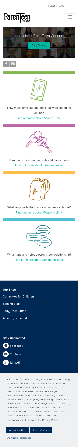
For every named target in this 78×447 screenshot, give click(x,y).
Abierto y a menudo (16, 318)
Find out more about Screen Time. (39, 118)
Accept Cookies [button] (17, 430)
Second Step (11, 303)
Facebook (16, 346)
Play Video (39, 45)
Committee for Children (18, 296)
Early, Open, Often (14, 311)
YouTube (15, 354)
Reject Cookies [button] (41, 430)
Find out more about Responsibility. (39, 212)
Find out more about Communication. (39, 260)
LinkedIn (15, 362)
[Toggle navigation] (70, 17)
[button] (19, 438)
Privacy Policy (50, 420)
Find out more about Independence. (39, 165)
